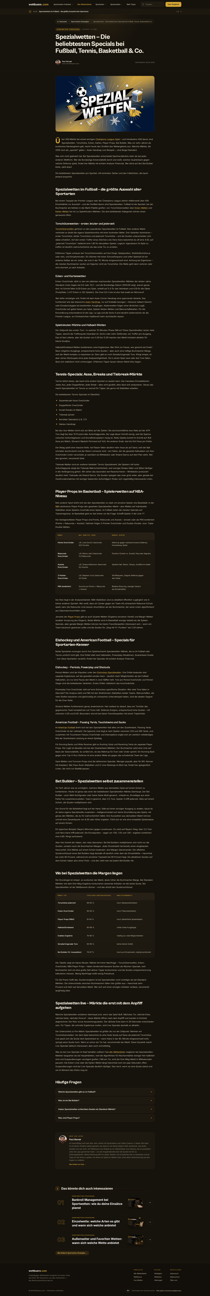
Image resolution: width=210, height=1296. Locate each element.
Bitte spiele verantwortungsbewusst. (168, 1290)
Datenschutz (174, 1277)
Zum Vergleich (173, 4)
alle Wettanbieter (117, 1052)
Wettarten (158, 1277)
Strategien (158, 1273)
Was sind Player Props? (105, 1118)
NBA (57, 506)
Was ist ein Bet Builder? (105, 1100)
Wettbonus (138, 1277)
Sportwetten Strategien (68, 29)
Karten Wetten (62, 211)
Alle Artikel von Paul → (77, 1164)
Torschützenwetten (64, 229)
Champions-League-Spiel (108, 139)
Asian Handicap (92, 302)
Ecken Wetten (141, 208)
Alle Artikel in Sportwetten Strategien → (72, 1253)
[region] (105, 563)
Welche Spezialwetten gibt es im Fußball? (105, 1092)
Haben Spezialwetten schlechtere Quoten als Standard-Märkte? (105, 1109)
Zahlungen (158, 1280)
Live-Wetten (138, 1280)
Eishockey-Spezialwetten (109, 672)
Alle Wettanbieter (140, 1273)
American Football (66, 727)
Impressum (174, 1273)
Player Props (74, 617)
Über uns (173, 1280)
